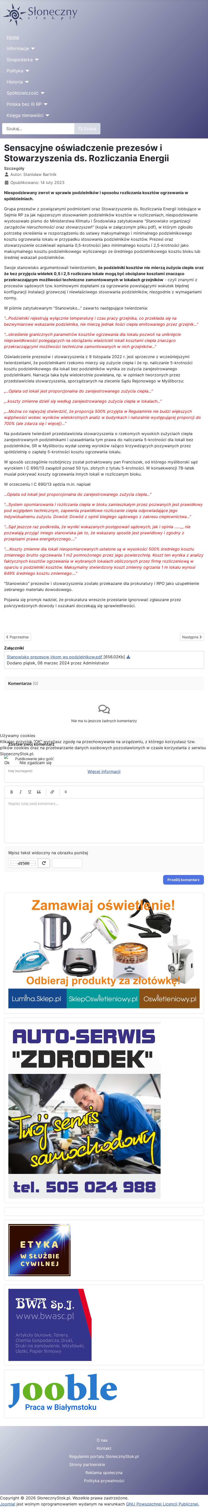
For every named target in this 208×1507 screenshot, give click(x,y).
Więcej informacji (104, 771)
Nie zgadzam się (35, 762)
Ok (7, 762)
